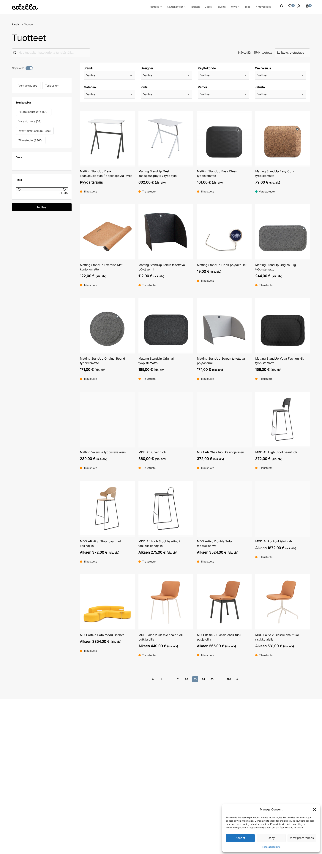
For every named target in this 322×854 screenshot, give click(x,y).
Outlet (208, 6)
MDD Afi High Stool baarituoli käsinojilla (100, 543)
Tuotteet (154, 7)
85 (212, 679)
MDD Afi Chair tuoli (152, 452)
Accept (240, 838)
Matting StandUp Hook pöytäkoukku (222, 265)
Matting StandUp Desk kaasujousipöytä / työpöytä (157, 173)
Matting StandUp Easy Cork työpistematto (274, 173)
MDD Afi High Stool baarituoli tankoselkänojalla (159, 543)
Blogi (248, 6)
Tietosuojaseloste (271, 846)
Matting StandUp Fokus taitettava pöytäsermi (161, 267)
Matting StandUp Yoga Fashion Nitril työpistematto (280, 361)
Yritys (234, 7)
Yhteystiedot (263, 6)
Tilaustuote (30, 140)
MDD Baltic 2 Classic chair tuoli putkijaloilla (160, 637)
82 (186, 679)
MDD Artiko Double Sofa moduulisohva (214, 543)
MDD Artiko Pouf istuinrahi (274, 541)
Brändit (195, 6)
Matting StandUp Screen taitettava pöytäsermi (221, 361)
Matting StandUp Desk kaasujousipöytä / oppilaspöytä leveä (106, 173)
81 (178, 679)
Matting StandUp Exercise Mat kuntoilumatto (101, 267)
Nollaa (42, 207)
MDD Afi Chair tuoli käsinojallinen (220, 452)
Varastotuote (29, 121)
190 (229, 679)
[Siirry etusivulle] (25, 7)
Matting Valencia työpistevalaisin (103, 452)
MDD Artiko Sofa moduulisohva (102, 635)
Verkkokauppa (27, 85)
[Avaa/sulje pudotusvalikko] (161, 7)
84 (203, 679)
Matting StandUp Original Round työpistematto (102, 361)
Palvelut (221, 6)
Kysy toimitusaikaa (34, 130)
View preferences (302, 838)
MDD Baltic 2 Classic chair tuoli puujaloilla (219, 637)
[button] (314, 809)
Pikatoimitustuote (33, 111)
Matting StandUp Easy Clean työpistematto (217, 173)
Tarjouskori (52, 85)
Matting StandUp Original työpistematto (156, 361)
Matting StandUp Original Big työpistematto (275, 267)
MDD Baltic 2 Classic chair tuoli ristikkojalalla (277, 637)
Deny (271, 838)
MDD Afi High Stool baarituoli (276, 452)
